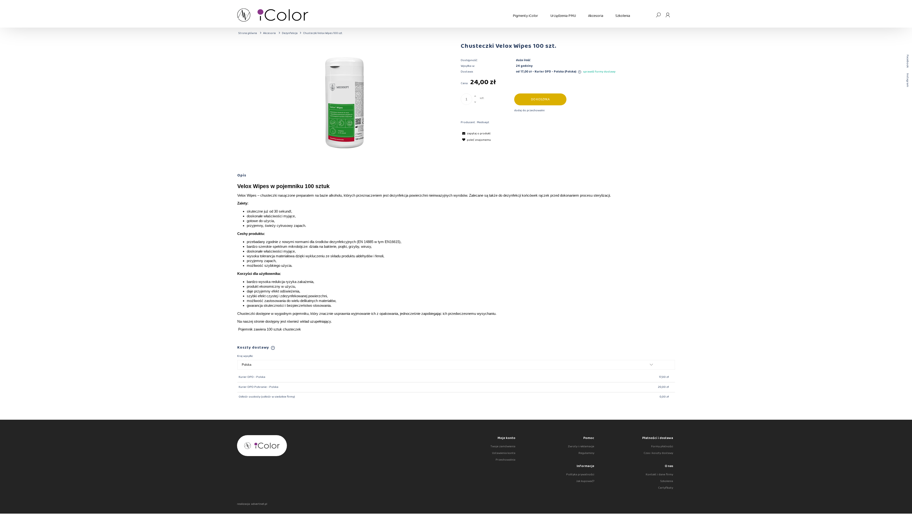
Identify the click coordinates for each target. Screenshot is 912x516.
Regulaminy (586, 453)
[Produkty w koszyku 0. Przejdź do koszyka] (648, 15)
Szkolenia (666, 481)
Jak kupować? (585, 481)
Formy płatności (662, 446)
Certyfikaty (665, 487)
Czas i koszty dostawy (658, 453)
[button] (476, 133)
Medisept (483, 122)
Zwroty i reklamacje (581, 446)
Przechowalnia (505, 459)
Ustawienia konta (503, 453)
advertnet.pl (259, 503)
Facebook (907, 61)
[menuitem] (525, 16)
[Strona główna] (372, 15)
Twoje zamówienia (502, 446)
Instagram (907, 80)
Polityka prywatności (580, 474)
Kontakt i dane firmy (659, 474)
